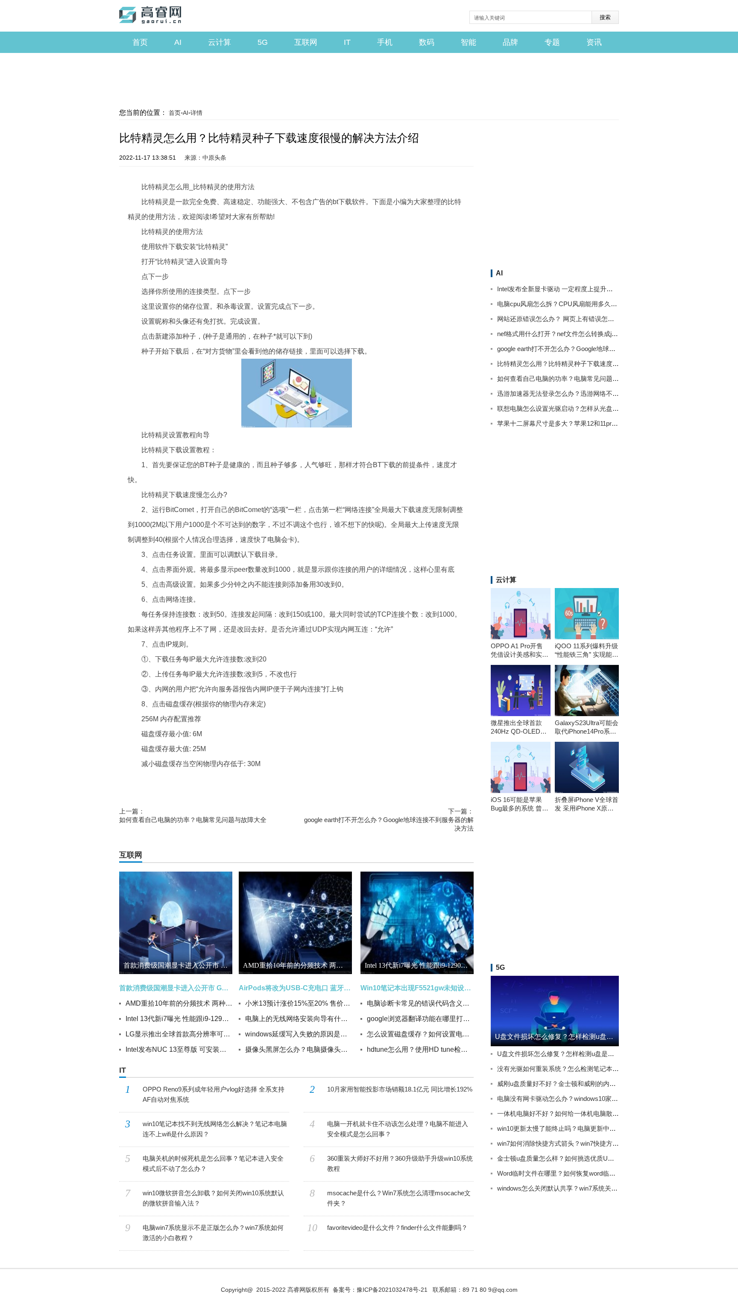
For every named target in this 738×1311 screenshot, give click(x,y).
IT (347, 42)
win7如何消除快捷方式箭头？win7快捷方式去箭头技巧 (574, 1143)
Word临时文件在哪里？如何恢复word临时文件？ (566, 1173)
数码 (426, 42)
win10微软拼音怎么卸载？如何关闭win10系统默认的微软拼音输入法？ (213, 1198)
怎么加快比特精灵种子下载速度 (329, 781)
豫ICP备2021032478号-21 (392, 1289)
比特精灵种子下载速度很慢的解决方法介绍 (419, 781)
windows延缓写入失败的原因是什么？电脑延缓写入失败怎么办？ (298, 1034)
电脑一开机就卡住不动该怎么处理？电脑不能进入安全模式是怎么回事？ (397, 1129)
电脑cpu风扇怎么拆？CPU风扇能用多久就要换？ (566, 303)
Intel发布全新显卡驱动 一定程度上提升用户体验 (564, 289)
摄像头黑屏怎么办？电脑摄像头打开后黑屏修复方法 (298, 1049)
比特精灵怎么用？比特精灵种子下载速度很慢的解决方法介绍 (583, 363)
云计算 (219, 42)
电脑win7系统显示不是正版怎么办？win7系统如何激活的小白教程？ (213, 1232)
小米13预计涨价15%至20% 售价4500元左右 (298, 1003)
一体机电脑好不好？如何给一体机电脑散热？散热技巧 (574, 1113)
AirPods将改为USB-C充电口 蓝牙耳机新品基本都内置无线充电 (295, 988)
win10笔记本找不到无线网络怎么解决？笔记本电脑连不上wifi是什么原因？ (215, 1129)
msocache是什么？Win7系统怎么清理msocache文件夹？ (399, 1198)
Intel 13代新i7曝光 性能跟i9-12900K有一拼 (179, 1018)
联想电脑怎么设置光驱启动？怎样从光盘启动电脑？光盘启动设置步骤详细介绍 (609, 408)
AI (178, 42)
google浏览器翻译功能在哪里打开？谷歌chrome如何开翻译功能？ (420, 1018)
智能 (468, 42)
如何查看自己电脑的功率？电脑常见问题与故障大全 (192, 815)
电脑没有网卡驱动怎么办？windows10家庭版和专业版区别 (580, 1098)
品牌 (510, 42)
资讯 (594, 42)
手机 (384, 42)
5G (263, 42)
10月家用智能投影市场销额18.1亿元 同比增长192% (399, 1089)
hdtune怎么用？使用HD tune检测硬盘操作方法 (420, 1049)
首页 (140, 42)
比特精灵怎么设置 (199, 781)
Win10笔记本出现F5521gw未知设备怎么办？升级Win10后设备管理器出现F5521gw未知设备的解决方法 (417, 988)
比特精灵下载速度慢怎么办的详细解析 (164, 788)
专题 (552, 42)
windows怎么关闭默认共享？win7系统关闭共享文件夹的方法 (583, 1188)
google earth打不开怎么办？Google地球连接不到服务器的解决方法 (389, 820)
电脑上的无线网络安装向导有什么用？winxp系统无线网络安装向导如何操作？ (298, 1018)
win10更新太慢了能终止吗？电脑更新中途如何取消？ (572, 1128)
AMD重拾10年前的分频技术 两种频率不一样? (179, 1003)
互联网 (305, 42)
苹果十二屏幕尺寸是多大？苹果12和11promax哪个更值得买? (583, 423)
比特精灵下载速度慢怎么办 (256, 781)
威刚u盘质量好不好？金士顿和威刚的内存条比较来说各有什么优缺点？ (598, 1083)
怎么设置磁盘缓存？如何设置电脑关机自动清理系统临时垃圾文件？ (420, 1034)
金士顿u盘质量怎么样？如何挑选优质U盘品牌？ (565, 1158)
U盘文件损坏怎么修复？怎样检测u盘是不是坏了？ (568, 1053)
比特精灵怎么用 (156, 781)
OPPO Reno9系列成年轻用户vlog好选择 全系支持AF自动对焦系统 (213, 1094)
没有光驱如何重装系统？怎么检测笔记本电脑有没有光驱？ (580, 1068)
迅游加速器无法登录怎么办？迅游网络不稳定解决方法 (574, 393)
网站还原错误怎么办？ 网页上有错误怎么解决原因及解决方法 (584, 318)
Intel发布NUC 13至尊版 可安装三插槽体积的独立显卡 (179, 1049)
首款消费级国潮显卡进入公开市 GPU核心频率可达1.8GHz (177, 965)
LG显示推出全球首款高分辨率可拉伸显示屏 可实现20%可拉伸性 (179, 1034)
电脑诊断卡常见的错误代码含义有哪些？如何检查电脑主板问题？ (420, 1003)
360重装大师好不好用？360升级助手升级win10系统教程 (400, 1163)
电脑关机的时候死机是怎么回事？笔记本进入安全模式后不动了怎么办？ (213, 1163)
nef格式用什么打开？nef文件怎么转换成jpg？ (561, 333)
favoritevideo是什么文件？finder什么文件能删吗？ (397, 1227)
